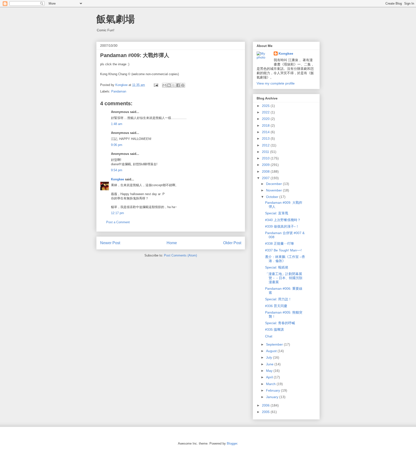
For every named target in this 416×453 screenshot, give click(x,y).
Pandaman (118, 91)
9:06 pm (116, 145)
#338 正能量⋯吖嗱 (279, 243)
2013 (266, 138)
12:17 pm (117, 213)
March (271, 384)
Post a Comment (118, 222)
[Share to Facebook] (178, 85)
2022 (266, 112)
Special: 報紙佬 (276, 267)
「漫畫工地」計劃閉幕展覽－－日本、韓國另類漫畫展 (283, 278)
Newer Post (110, 243)
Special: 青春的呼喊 (280, 323)
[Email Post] (155, 85)
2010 (266, 158)
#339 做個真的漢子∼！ (282, 226)
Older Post (232, 243)
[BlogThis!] (169, 85)
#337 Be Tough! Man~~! (283, 250)
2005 (266, 412)
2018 (266, 125)
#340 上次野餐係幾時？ (283, 220)
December (274, 184)
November (274, 190)
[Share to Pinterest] (182, 85)
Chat (268, 336)
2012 (266, 145)
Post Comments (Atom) (180, 255)
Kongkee (117, 179)
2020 (266, 119)
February (273, 390)
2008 (266, 171)
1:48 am (116, 124)
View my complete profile (276, 83)
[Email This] (164, 85)
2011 (266, 152)
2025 (266, 106)
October (272, 197)
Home (172, 243)
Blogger (232, 443)
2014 (266, 132)
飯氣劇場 (115, 19)
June (270, 364)
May (269, 371)
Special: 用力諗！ (278, 299)
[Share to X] (173, 85)
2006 (266, 405)
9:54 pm (116, 170)
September (275, 344)
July (269, 357)
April (270, 377)
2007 (266, 178)
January (272, 397)
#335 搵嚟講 (274, 329)
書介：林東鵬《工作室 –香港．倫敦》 (285, 259)
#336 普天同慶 (276, 306)
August (272, 351)
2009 (266, 165)
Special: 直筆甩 (276, 213)
